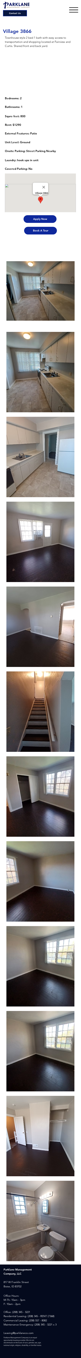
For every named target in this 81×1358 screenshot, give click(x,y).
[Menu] (73, 10)
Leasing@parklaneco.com (19, 1333)
